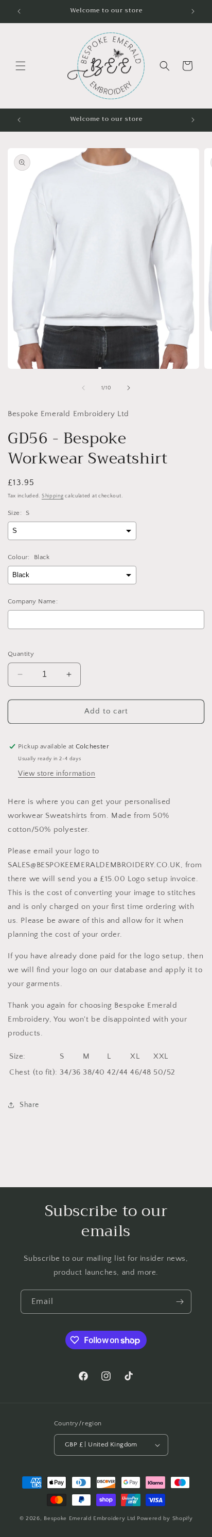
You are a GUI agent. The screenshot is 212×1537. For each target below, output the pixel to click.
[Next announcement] (193, 11)
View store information (56, 774)
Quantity (21, 653)
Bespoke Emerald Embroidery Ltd (89, 1518)
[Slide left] (83, 388)
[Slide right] (128, 388)
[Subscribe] (179, 1302)
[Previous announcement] (19, 11)
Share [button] (29, 1105)
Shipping (53, 496)
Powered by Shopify (165, 1518)
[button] (20, 66)
